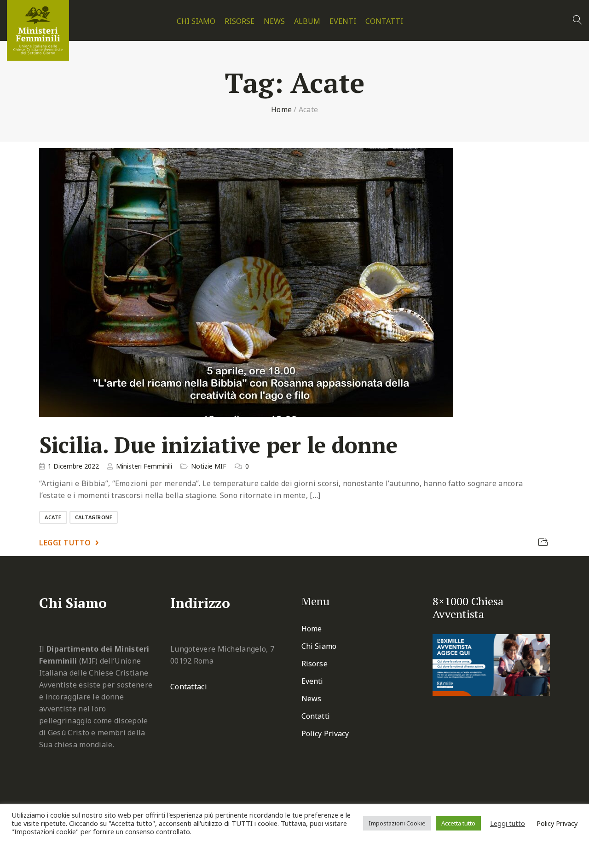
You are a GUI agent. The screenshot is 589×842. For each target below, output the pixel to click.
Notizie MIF (208, 466)
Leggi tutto (65, 543)
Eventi (342, 21)
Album (307, 21)
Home (281, 109)
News (274, 21)
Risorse (239, 21)
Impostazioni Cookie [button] (397, 823)
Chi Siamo (196, 21)
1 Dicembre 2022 (73, 466)
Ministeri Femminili (144, 466)
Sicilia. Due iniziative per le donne (218, 444)
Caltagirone (94, 517)
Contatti (384, 21)
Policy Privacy (325, 733)
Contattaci (188, 687)
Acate (53, 517)
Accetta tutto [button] (458, 823)
